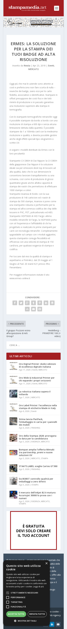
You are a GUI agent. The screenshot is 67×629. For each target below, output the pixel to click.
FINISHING (35, 428)
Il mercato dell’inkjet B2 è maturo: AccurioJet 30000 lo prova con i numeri (37, 495)
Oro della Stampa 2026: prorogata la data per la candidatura (37, 437)
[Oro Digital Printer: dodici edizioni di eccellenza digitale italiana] (13, 366)
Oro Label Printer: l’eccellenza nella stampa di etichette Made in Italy (38, 407)
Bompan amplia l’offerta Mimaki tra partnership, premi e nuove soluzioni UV (36, 452)
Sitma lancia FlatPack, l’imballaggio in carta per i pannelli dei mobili (38, 422)
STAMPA (44, 458)
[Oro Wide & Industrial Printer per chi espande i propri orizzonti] (13, 380)
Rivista (27, 65)
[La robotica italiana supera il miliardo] (13, 394)
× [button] (46, 563)
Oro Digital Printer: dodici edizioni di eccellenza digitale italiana (37, 365)
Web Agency (54, 615)
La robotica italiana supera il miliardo (34, 393)
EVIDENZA (35, 441)
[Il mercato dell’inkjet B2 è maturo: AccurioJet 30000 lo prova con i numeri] (13, 495)
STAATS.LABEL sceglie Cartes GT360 (38, 466)
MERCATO (33, 69)
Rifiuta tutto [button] (37, 614)
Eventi (51, 65)
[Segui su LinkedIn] (51, 624)
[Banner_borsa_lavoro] (33, 549)
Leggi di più (38, 586)
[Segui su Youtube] (58, 624)
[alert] (26, 593)
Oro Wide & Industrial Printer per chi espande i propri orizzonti (37, 379)
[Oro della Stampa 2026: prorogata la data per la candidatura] (13, 438)
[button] (26, 621)
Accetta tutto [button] (16, 614)
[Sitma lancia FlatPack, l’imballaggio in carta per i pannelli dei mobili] (13, 421)
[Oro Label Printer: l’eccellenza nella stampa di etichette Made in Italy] (13, 407)
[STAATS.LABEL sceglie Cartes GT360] (13, 468)
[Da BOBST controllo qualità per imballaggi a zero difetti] (13, 481)
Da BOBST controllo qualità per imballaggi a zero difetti (36, 480)
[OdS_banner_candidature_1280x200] (33, 26)
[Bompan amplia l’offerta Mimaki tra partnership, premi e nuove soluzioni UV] (13, 452)
